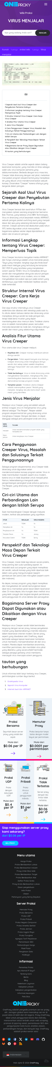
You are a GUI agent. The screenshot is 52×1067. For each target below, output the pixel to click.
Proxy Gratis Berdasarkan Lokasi (26, 884)
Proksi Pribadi (26, 779)
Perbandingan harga (26, 945)
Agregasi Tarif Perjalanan (26, 939)
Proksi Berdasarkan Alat (26, 877)
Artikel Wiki (25, 49)
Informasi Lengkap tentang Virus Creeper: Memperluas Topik (23, 111)
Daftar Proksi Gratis (26, 881)
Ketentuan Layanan (26, 983)
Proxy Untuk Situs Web (26, 871)
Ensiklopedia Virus (15, 681)
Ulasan (26, 894)
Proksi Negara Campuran (26, 922)
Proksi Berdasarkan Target (26, 874)
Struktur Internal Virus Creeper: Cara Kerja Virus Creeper (23, 117)
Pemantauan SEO (26, 942)
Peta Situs (26, 996)
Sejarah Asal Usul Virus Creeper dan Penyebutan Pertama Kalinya (21, 105)
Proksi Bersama (13, 723)
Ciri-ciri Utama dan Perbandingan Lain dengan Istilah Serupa (25, 135)
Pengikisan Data (26, 951)
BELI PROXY (10, 843)
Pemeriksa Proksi (26, 967)
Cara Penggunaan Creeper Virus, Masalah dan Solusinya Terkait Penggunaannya (25, 129)
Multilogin (26, 955)
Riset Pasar (26, 948)
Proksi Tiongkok (26, 935)
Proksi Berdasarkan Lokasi (26, 864)
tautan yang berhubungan (18, 151)
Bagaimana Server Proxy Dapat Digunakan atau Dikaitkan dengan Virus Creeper (24, 146)
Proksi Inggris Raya (26, 932)
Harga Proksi (26, 861)
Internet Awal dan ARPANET (19, 689)
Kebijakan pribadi (26, 987)
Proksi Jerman (26, 929)
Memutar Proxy (38, 723)
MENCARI (42, 33)
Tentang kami (26, 974)
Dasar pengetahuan (26, 887)
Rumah (5, 49)
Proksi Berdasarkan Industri (26, 868)
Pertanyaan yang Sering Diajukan (26, 897)
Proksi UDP (8, 779)
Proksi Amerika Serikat (26, 925)
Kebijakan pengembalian (26, 990)
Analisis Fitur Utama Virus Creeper (20, 122)
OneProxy (34, 1063)
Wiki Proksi (26, 13)
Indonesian (15, 1054)
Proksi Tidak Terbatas (43, 782)
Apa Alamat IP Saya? (26, 970)
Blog (26, 980)
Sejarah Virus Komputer (17, 685)
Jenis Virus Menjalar (14, 125)
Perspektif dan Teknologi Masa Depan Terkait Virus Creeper (25, 141)
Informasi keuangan (26, 993)
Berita (26, 977)
